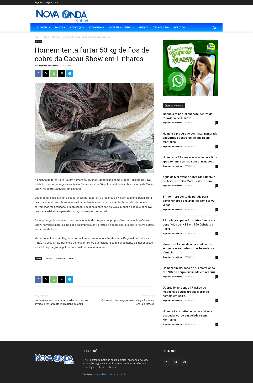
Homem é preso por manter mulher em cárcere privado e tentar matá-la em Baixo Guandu (61, 302)
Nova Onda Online (64, 258)
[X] (46, 73)
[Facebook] (38, 73)
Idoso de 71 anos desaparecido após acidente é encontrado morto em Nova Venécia (188, 248)
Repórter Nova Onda (48, 65)
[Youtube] (184, 362)
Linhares (48, 258)
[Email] (61, 73)
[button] (214, 27)
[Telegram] (69, 73)
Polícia (46, 36)
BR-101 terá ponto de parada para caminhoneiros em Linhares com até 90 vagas (189, 201)
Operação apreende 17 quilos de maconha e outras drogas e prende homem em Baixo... (186, 292)
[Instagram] (175, 362)
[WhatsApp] (53, 73)
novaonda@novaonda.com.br (110, 374)
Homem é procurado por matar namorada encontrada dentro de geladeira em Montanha (190, 138)
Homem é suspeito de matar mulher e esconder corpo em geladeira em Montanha (187, 315)
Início (37, 36)
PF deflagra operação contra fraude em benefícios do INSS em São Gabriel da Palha (189, 224)
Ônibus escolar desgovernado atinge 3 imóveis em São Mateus (127, 302)
